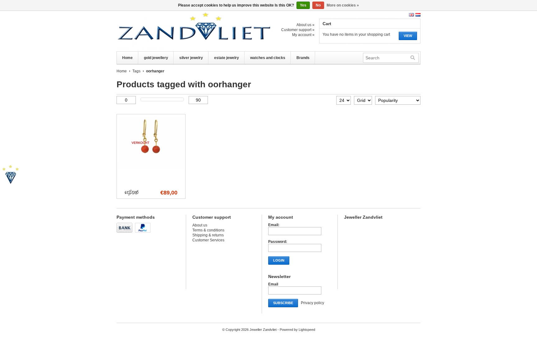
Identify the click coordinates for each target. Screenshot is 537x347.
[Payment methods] (125, 233)
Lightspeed (307, 329)
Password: (277, 242)
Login (278, 260)
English (411, 14)
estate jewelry (226, 58)
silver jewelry (191, 58)
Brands (303, 58)
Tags (136, 71)
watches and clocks (267, 58)
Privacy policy (312, 303)
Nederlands (417, 14)
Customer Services (208, 240)
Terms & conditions (208, 230)
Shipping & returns (208, 235)
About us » (305, 25)
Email (273, 284)
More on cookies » (343, 5)
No (318, 5)
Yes (303, 5)
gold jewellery (156, 58)
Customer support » (297, 30)
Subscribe (283, 303)
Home (127, 58)
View (408, 36)
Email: (273, 225)
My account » (303, 35)
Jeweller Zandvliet (179, 31)
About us (199, 225)
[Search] (412, 57)
